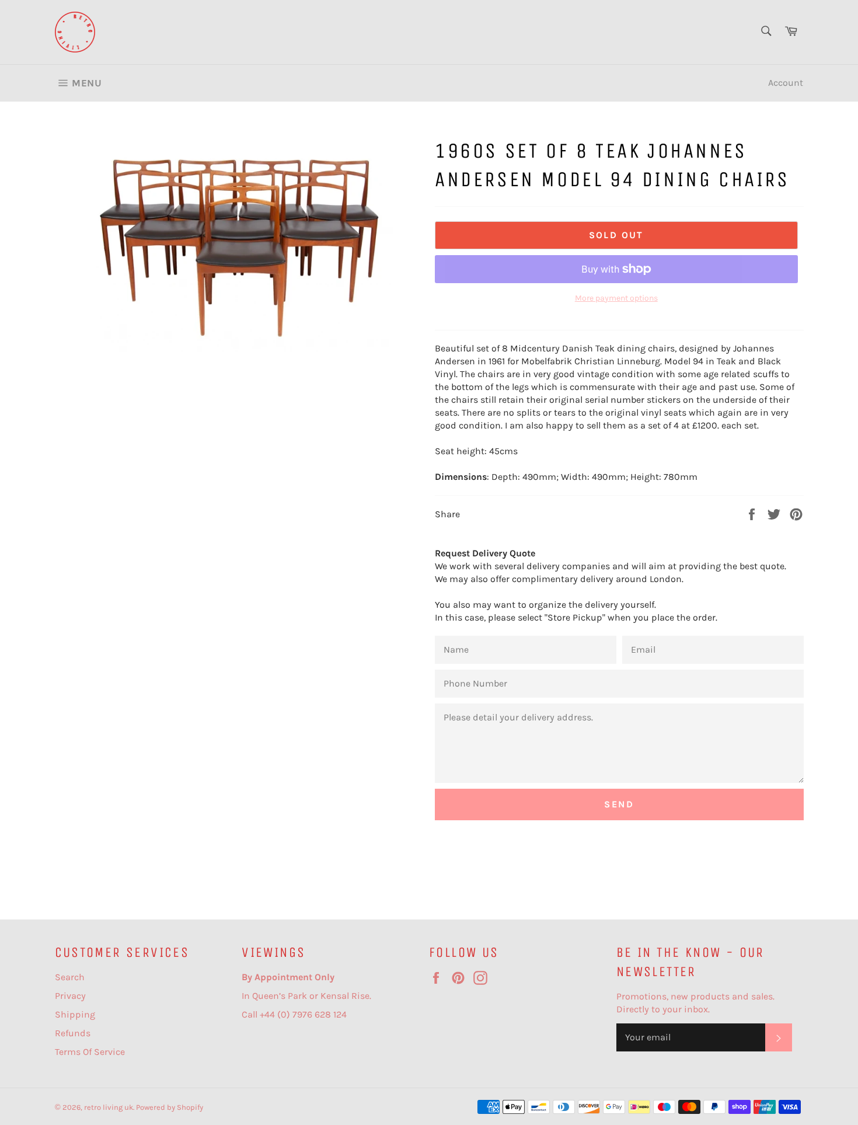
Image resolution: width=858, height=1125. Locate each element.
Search (70, 977)
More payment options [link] (616, 298)
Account (785, 82)
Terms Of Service (90, 1051)
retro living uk (108, 1107)
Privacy (70, 995)
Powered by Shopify (169, 1107)
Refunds (72, 1033)
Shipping (75, 1014)
